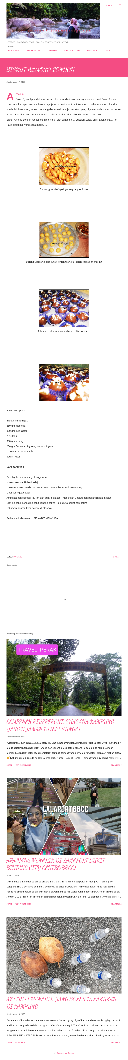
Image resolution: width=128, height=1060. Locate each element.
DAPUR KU (52, 50)
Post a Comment (22, 765)
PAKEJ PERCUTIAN (72, 50)
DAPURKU (18, 557)
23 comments (21, 1043)
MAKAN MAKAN (33, 50)
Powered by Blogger (65, 1053)
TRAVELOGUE (92, 50)
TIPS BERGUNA (12, 50)
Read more (116, 765)
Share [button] (115, 557)
